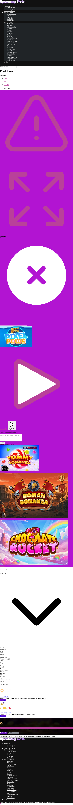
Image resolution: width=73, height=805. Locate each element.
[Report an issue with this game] (36, 162)
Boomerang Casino (5, 712)
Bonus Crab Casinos (9, 11)
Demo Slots (7, 6)
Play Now (3, 700)
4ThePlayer (10, 28)
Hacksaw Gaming (12, 52)
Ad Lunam (10, 33)
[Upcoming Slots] (12, 3)
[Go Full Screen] (36, 234)
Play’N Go (10, 55)
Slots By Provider (9, 22)
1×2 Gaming (10, 25)
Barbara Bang (11, 44)
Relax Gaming (11, 60)
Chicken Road (11, 9)
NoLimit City (11, 54)
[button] (16, 336)
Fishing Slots (10, 15)
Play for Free (12, 429)
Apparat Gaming (12, 38)
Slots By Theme (8, 12)
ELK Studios (11, 49)
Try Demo (3, 472)
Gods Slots (10, 19)
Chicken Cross (11, 7)
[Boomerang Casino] (5, 711)
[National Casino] (5, 695)
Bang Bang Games (12, 43)
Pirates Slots (10, 20)
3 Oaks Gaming (11, 27)
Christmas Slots (11, 14)
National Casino (4, 697)
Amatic (9, 35)
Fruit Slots (10, 17)
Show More (3, 573)
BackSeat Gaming (12, 41)
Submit (2, 442)
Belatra (9, 46)
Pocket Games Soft (12, 57)
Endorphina (10, 51)
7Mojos (9, 30)
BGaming (10, 47)
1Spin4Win (10, 23)
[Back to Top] (0, 804)
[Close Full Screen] (36, 311)
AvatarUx (10, 39)
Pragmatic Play (11, 58)
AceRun (9, 31)
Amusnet (9, 36)
